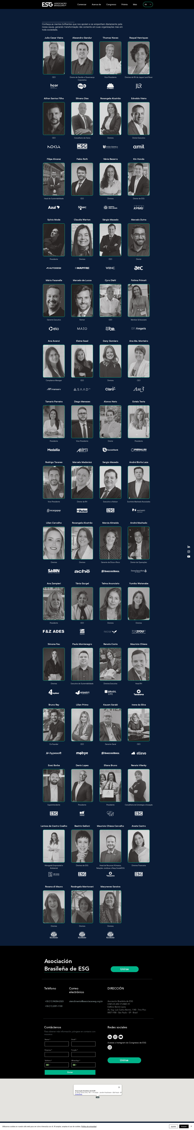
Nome (47, 1039)
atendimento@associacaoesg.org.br (86, 1001)
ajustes (173, 1126)
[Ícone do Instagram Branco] (188, 551)
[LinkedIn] (110, 1037)
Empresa (48, 1050)
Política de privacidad (88, 1126)
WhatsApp (75, 1061)
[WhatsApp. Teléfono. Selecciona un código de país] (75, 1065)
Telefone (48, 1061)
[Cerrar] (191, 1126)
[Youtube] (188, 556)
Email (73, 1039)
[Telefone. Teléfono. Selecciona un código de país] (48, 1065)
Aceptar (184, 1126)
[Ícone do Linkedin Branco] (188, 546)
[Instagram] (115, 1037)
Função (74, 1050)
